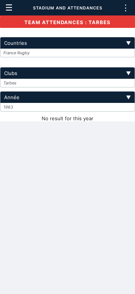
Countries (67, 43)
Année (67, 97)
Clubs (67, 73)
